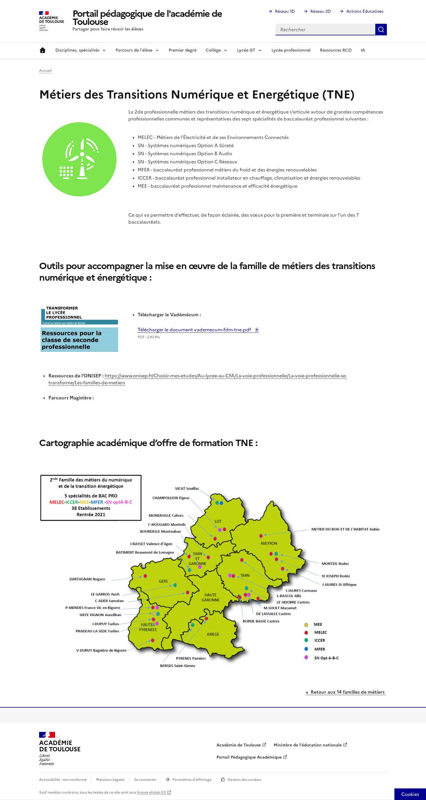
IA (363, 50)
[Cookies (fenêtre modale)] (410, 794)
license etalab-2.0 (151, 792)
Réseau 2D (320, 11)
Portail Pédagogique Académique (249, 757)
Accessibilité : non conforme (63, 779)
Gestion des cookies (244, 779)
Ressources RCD (336, 50)
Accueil (42, 50)
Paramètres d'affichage (192, 779)
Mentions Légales (110, 779)
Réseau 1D (285, 11)
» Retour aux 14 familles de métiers (346, 691)
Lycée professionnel (291, 50)
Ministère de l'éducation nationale (308, 745)
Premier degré (182, 50)
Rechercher (381, 29)
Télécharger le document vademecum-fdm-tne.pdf (195, 329)
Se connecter (145, 779)
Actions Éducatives (364, 11)
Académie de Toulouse (238, 745)
